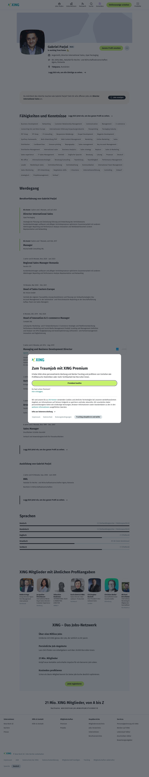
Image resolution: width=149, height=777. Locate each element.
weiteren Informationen (40, 407)
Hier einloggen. (37, 392)
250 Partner (52, 400)
